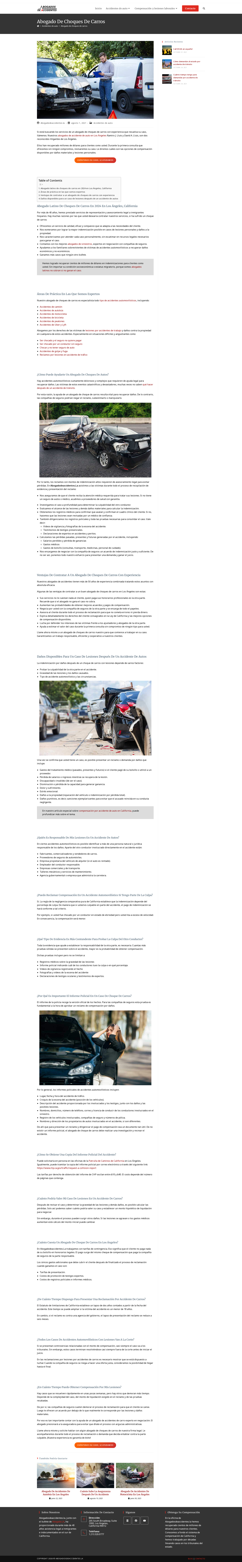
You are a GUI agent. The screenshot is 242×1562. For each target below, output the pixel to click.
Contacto (200, 1558)
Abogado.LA (58, 1521)
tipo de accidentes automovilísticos (118, 300)
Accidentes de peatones (52, 321)
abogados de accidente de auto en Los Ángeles (82, 135)
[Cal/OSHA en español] (167, 50)
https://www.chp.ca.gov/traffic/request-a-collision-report (66, 1168)
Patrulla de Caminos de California (107, 1160)
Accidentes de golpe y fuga (54, 351)
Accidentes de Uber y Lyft (53, 324)
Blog (190, 1558)
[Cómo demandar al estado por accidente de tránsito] (167, 64)
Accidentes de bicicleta (52, 317)
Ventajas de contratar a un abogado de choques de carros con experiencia (78, 195)
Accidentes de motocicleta (53, 313)
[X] (127, 1520)
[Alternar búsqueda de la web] (204, 8)
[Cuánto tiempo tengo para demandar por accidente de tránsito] (167, 79)
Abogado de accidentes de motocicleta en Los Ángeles (134, 1493)
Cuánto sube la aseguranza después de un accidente (95, 1493)
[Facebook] (136, 1520)
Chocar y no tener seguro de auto (57, 347)
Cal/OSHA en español (183, 49)
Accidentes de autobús (52, 310)
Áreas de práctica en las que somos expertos (63, 191)
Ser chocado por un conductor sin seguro (61, 343)
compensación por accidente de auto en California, (105, 810)
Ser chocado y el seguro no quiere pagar (61, 340)
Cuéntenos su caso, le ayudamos (95, 160)
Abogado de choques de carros (74, 26)
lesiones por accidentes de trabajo (103, 330)
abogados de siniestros (80, 243)
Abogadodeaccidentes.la (53, 123)
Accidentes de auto (103, 123)
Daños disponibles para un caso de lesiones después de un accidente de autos (79, 198)
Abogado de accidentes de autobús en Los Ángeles (56, 1493)
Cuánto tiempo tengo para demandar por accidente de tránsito (185, 77)
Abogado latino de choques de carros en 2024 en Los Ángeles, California (76, 188)
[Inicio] (38, 26)
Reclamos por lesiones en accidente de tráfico (63, 354)
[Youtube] (144, 1520)
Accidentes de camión (51, 306)
